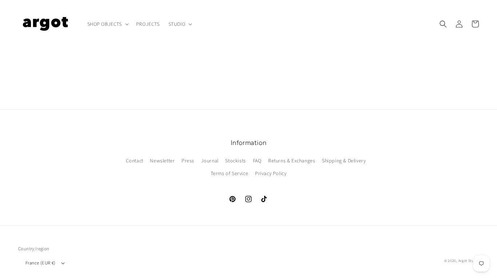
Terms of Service (230, 173)
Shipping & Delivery (344, 160)
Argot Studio (468, 260)
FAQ (257, 160)
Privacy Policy (270, 173)
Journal (210, 160)
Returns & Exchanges (291, 160)
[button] (107, 24)
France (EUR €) (40, 263)
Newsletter (162, 160)
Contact (134, 160)
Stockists (235, 160)
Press (188, 160)
